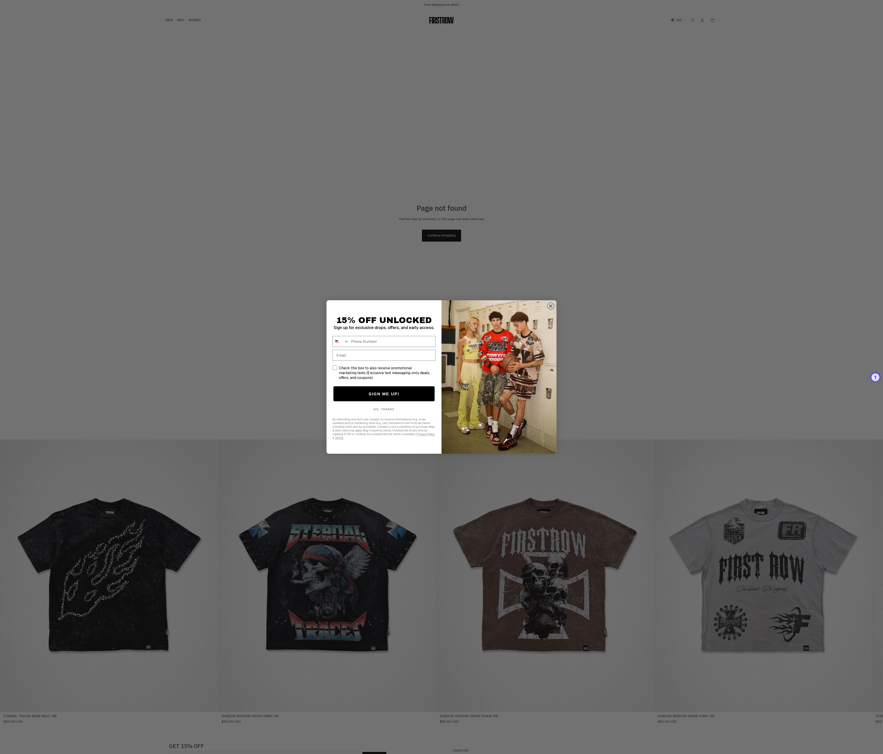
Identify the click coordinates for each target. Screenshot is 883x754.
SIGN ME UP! (384, 394)
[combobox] (341, 341)
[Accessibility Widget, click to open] (875, 377)
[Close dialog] (550, 306)
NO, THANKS (384, 409)
